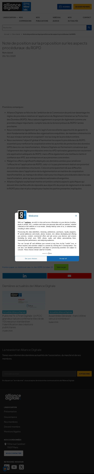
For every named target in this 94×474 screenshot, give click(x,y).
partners (28, 222)
